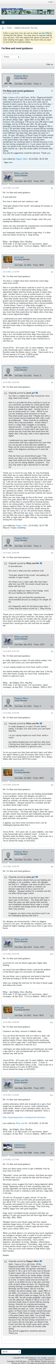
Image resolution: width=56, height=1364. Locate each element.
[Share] (51, 84)
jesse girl (19, 257)
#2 (52, 188)
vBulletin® (41, 1359)
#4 (52, 383)
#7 (52, 713)
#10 (51, 954)
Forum (9, 28)
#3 (52, 272)
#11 (51, 1022)
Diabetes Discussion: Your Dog (26, 28)
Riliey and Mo (21, 173)
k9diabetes (20, 1145)
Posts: (36, 84)
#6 (52, 652)
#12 (51, 1095)
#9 (52, 867)
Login (50, 2)
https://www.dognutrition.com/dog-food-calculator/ (24, 1117)
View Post (37, 393)
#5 (52, 553)
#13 (51, 1160)
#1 (52, 91)
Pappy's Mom (21, 76)
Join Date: (18, 84)
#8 (52, 785)
